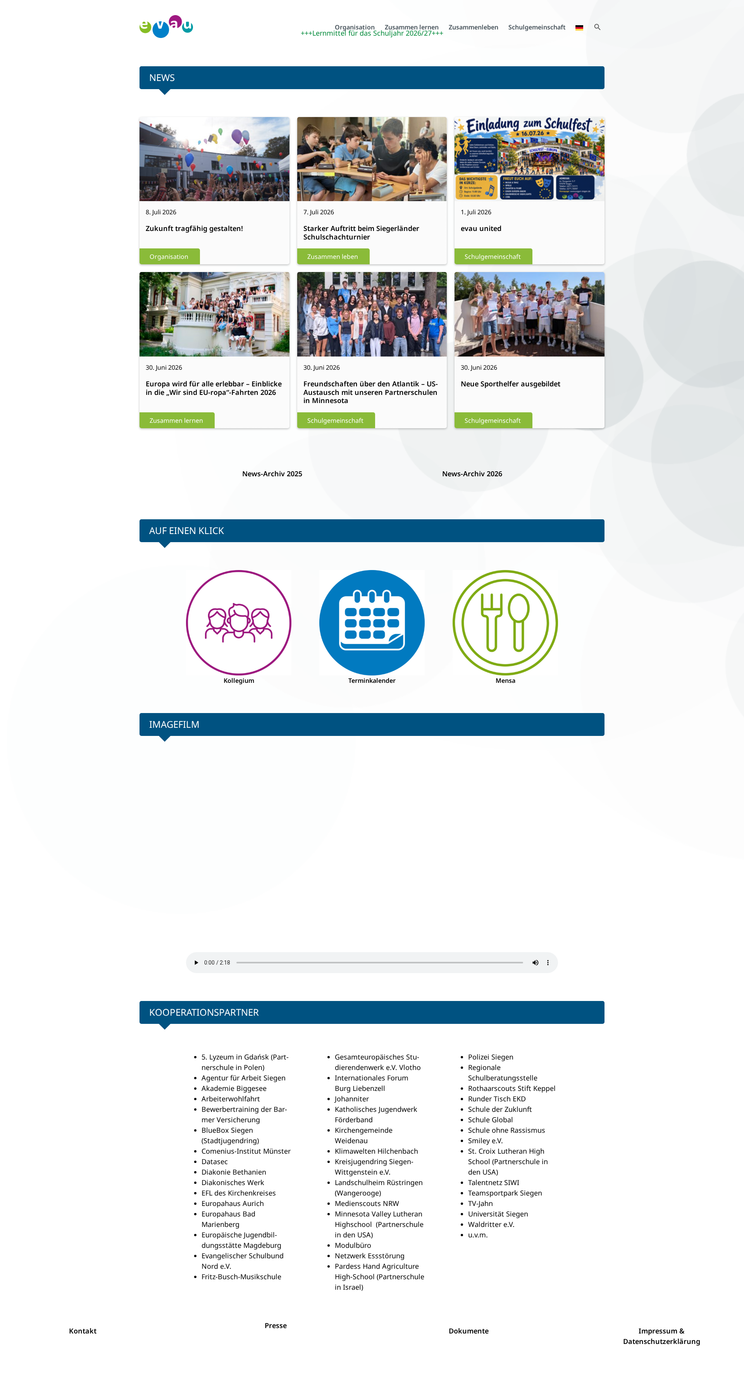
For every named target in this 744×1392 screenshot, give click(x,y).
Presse (276, 1325)
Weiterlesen (168, 163)
